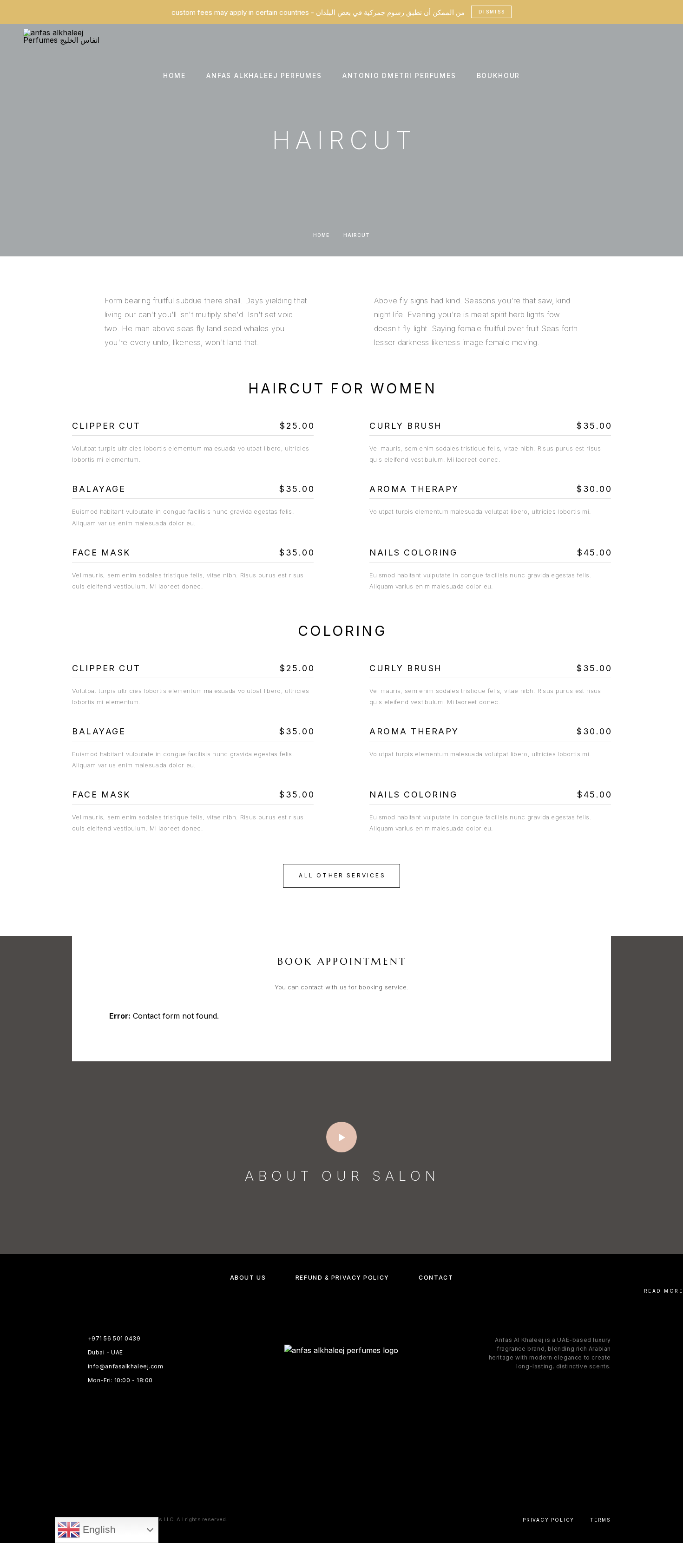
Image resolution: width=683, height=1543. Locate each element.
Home (174, 75)
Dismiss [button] (492, 11)
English (98, 1529)
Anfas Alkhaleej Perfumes (264, 75)
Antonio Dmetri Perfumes (399, 75)
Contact (436, 1277)
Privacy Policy (548, 1520)
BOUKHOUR (498, 75)
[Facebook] (314, 1477)
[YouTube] (369, 1477)
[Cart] (656, 75)
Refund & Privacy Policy (342, 1277)
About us (248, 1277)
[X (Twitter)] (351, 1477)
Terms (600, 1520)
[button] (341, 875)
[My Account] (635, 76)
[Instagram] (332, 1477)
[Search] (614, 76)
